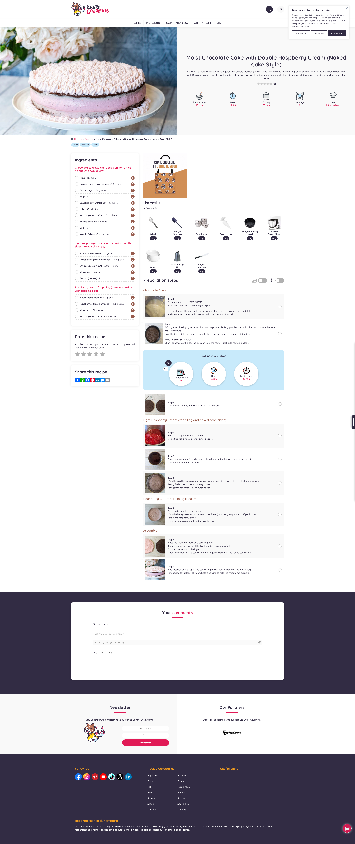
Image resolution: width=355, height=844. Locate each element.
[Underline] (103, 642)
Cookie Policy (306, 26)
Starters (151, 809)
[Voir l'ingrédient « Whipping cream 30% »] (133, 215)
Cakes (75, 145)
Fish (149, 786)
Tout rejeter (319, 33)
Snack (150, 803)
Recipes (136, 23)
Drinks (181, 781)
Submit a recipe (202, 23)
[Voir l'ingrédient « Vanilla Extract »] (133, 234)
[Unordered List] (115, 642)
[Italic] (100, 642)
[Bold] (96, 642)
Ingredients (153, 23)
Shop (220, 23)
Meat (150, 792)
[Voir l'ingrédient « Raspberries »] (133, 260)
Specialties (183, 803)
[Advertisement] (105, 410)
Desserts (89, 139)
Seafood (182, 798)
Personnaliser (301, 33)
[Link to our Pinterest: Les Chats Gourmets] (95, 776)
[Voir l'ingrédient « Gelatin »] (133, 278)
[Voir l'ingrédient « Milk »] (133, 209)
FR (280, 9)
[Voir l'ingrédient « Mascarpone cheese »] (133, 253)
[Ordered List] (111, 642)
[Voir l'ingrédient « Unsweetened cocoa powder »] (133, 184)
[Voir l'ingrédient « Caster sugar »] (133, 190)
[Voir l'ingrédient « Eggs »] (133, 197)
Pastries (182, 792)
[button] (269, 9)
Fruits (95, 145)
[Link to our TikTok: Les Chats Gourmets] (111, 776)
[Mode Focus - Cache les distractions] (279, 280)
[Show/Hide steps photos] (262, 280)
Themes (182, 809)
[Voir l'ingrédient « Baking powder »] (133, 221)
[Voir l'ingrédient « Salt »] (133, 228)
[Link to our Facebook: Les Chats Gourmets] (78, 776)
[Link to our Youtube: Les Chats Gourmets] (103, 776)
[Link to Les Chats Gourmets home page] (90, 9)
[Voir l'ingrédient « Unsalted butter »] (133, 203)
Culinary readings (177, 23)
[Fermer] (347, 8)
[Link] (123, 642)
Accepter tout (337, 33)
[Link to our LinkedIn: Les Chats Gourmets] (128, 776)
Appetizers (153, 775)
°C (168, 363)
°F (165, 369)
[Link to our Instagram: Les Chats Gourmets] (86, 776)
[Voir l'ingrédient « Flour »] (133, 178)
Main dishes (184, 786)
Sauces (151, 798)
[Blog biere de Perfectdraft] (232, 733)
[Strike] (107, 642)
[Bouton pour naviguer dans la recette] (353, 422)
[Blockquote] (119, 642)
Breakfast (183, 775)
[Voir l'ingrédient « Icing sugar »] (133, 272)
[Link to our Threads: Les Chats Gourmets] (119, 776)
